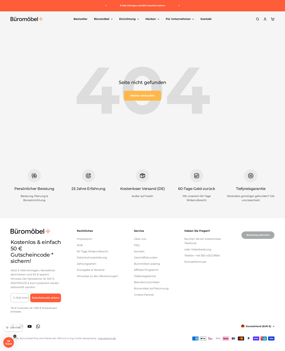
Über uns (140, 238)
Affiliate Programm (146, 269)
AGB (80, 245)
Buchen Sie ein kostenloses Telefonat (202, 241)
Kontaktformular (195, 261)
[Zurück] (106, 5)
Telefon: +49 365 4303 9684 (202, 255)
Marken (150, 19)
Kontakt (206, 19)
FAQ (136, 245)
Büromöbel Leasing (147, 263)
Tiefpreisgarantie (145, 276)
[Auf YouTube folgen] (29, 326)
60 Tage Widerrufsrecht (92, 251)
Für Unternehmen (178, 19)
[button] (8, 342)
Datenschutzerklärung (92, 257)
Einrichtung (127, 19)
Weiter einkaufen (142, 95)
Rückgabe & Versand (90, 269)
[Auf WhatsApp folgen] (38, 326)
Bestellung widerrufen (258, 235)
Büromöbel (101, 19)
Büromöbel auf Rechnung (151, 288)
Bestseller (80, 19)
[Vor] (179, 5)
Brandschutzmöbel (146, 282)
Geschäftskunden (146, 257)
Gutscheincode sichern (45, 298)
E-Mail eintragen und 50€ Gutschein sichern (142, 5)
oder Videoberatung (197, 249)
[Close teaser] (14, 336)
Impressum (84, 238)
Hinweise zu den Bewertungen (97, 276)
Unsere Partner (144, 294)
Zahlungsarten (86, 263)
